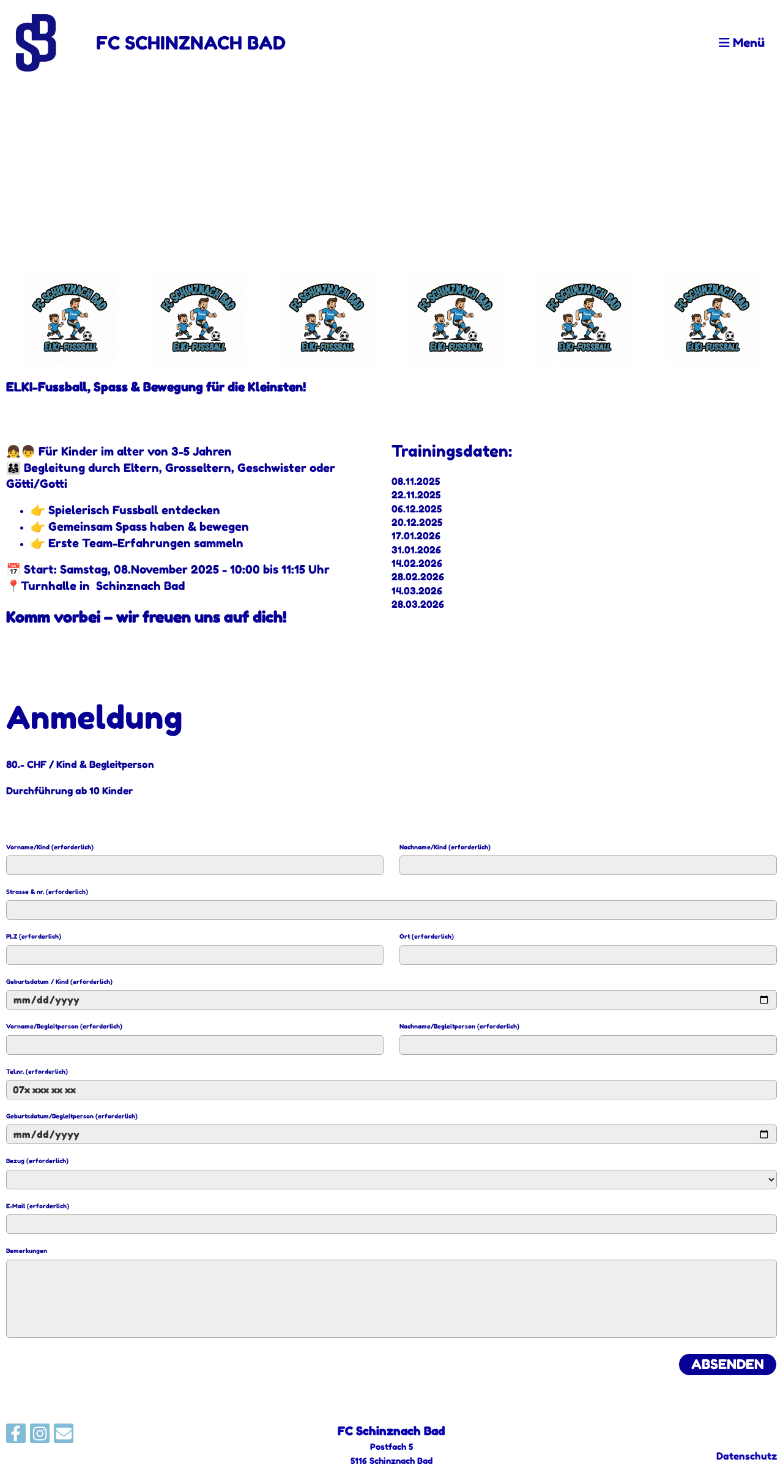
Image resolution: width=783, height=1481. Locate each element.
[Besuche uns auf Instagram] (40, 1436)
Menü (747, 42)
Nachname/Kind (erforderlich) (445, 847)
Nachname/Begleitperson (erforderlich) (459, 1026)
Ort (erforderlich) (426, 936)
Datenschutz (746, 1456)
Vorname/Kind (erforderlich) (50, 847)
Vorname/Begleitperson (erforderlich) (64, 1026)
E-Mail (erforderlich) (37, 1206)
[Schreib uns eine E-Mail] (63, 1436)
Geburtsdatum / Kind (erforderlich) (59, 981)
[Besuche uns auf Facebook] (16, 1436)
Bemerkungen (26, 1250)
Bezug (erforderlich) (37, 1160)
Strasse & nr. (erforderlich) (47, 891)
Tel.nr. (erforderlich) (37, 1071)
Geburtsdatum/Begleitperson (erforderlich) (72, 1116)
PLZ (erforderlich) (33, 936)
